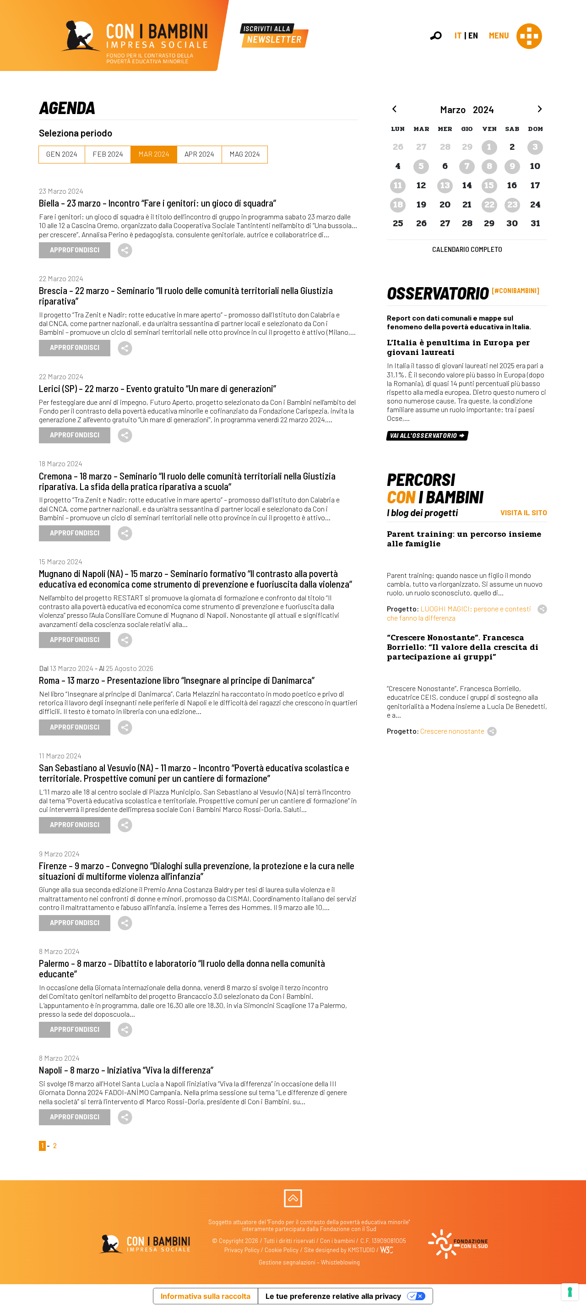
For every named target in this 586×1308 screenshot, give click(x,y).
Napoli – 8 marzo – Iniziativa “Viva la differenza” (126, 1069)
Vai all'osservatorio (424, 436)
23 (512, 205)
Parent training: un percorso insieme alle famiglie (464, 539)
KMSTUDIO (361, 1250)
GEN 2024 (61, 153)
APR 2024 (199, 153)
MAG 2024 (244, 153)
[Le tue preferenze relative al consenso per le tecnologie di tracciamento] (570, 1292)
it (458, 35)
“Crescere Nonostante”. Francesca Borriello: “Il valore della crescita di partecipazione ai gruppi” (462, 647)
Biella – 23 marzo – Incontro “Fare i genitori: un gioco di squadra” (157, 202)
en (473, 35)
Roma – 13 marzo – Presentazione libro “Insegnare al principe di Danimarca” (177, 680)
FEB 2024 (107, 153)
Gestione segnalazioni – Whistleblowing (309, 1262)
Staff (571, 167)
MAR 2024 (153, 153)
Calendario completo (467, 249)
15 (489, 185)
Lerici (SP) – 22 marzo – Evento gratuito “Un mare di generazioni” (157, 388)
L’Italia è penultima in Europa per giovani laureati (458, 348)
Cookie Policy (281, 1250)
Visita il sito (523, 512)
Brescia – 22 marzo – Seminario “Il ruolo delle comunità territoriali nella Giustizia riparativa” (186, 295)
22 (489, 205)
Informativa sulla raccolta (205, 1296)
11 (398, 185)
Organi (573, 137)
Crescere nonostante (452, 730)
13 (445, 185)
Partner (575, 157)
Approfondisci (74, 249)
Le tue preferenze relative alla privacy (333, 1296)
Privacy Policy (242, 1250)
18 (398, 205)
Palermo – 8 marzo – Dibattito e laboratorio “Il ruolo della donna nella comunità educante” (182, 968)
